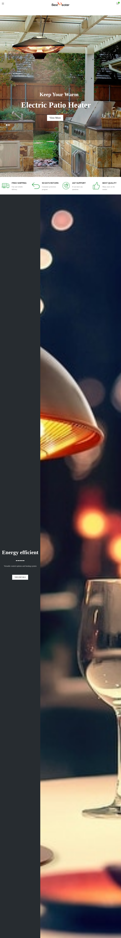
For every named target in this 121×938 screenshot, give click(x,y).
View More (35, 112)
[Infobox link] (15, 186)
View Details (20, 577)
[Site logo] (60, 3)
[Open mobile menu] (3, 3)
